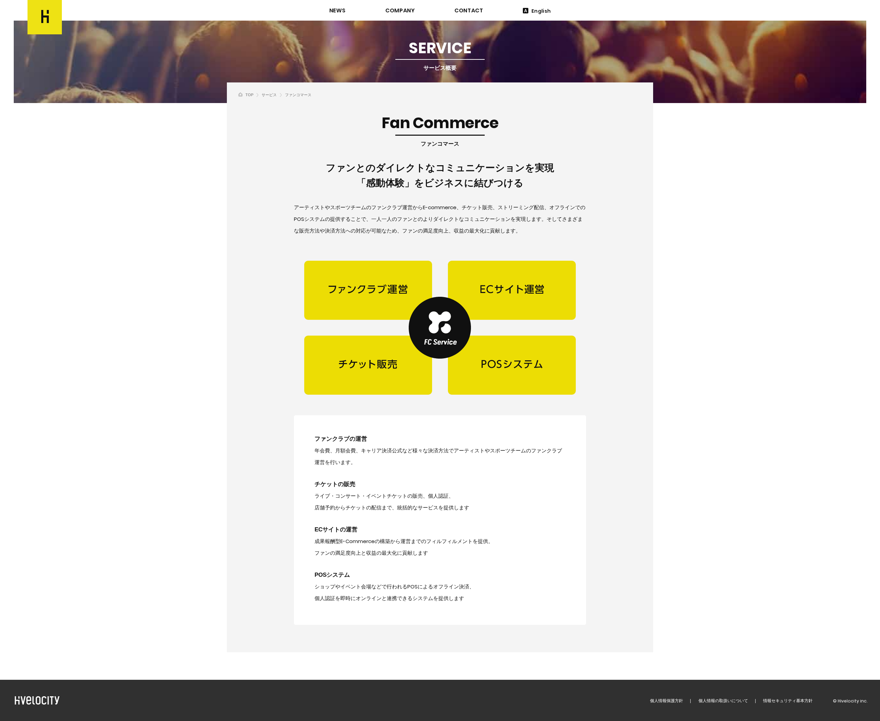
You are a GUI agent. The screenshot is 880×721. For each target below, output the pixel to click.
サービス (269, 95)
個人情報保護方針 (666, 700)
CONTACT (468, 10)
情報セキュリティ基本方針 (788, 700)
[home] (240, 94)
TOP (249, 95)
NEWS (337, 10)
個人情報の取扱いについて (723, 700)
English (541, 10)
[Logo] (45, 17)
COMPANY (400, 10)
